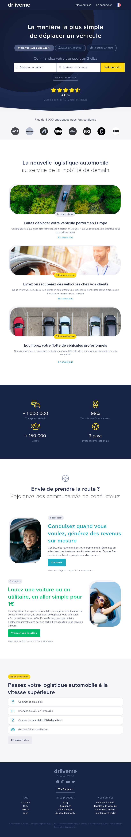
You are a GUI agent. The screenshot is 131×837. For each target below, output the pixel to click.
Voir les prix (112, 67)
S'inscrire (56, 562)
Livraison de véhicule (105, 806)
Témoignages (65, 809)
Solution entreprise (65, 77)
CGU (25, 806)
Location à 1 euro (103, 48)
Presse (25, 809)
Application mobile (65, 813)
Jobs (25, 813)
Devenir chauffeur (71, 48)
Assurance (65, 806)
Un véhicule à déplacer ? (35, 48)
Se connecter (104, 5)
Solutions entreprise (105, 813)
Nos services (83, 5)
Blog (65, 802)
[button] (118, 5)
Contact (25, 802)
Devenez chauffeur (105, 809)
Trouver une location (24, 633)
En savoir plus (65, 237)
